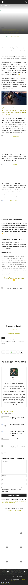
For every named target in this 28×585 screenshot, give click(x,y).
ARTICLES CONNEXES (8, 411)
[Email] (21, 352)
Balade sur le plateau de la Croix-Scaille (21, 361)
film (23, 341)
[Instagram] (14, 405)
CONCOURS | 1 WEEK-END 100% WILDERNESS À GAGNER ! (17, 433)
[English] (4, 583)
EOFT (17, 338)
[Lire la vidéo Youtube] (14, 98)
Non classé (7, 5)
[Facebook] (7, 352)
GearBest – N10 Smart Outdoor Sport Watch (7, 361)
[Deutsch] (9, 583)
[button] (2, 2)
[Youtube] (17, 405)
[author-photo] (14, 375)
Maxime (14, 377)
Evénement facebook (14, 333)
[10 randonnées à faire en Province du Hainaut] (5, 419)
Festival (19, 341)
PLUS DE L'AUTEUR (7, 413)
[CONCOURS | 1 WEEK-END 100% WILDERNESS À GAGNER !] (5, 433)
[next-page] (5, 453)
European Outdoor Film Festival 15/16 (9, 339)
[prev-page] (2, 453)
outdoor (3, 343)
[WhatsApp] (11, 352)
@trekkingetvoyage (14, 510)
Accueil (2, 5)
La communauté (19, 576)
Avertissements (17, 580)
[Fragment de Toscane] (5, 440)
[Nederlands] (7, 583)
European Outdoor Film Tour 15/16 (9, 341)
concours (7, 338)
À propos (7, 576)
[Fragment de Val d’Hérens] (5, 426)
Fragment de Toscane (16, 439)
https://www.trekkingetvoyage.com (14, 379)
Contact (12, 576)
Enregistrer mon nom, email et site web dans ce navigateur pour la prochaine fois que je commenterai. (13, 489)
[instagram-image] (7, 519)
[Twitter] (14, 352)
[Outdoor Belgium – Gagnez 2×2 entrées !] (5, 447)
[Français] (2, 583)
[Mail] (12, 571)
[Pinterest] (18, 352)
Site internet (14, 329)
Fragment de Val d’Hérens (17, 424)
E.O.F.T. (12, 338)
